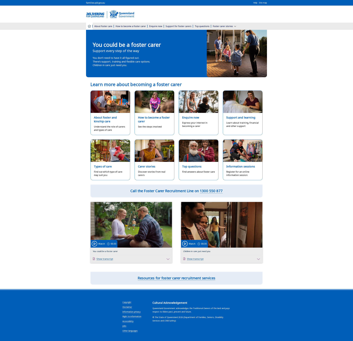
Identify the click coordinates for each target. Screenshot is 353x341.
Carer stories (146, 166)
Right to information (131, 316)
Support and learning (240, 117)
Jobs (124, 326)
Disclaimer (127, 307)
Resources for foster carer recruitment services (176, 278)
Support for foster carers (178, 26)
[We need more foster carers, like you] (176, 14)
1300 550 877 (211, 190)
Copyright (126, 302)
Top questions (202, 26)
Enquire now (155, 26)
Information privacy (131, 311)
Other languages (130, 330)
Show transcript (105, 258)
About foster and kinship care (105, 119)
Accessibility (127, 321)
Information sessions (240, 166)
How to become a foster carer (131, 26)
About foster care (103, 26)
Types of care (103, 166)
